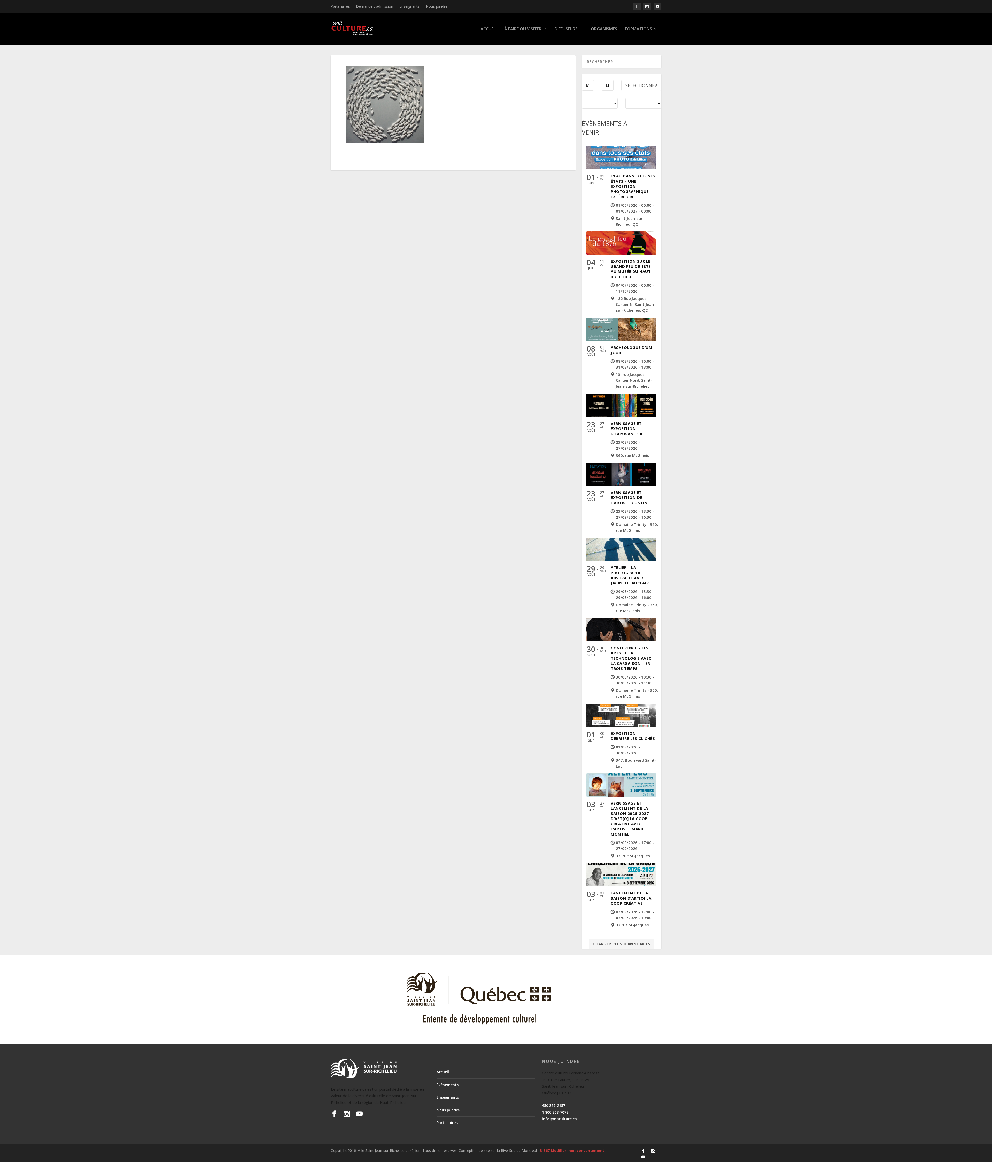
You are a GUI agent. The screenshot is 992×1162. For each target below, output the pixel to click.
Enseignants (409, 6)
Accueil (489, 29)
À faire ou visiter (522, 29)
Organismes (604, 29)
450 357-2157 (553, 1105)
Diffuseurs (566, 29)
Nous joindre (436, 6)
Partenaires (340, 6)
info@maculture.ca (559, 1118)
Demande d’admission (374, 6)
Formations (638, 29)
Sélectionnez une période (641, 86)
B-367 (545, 1150)
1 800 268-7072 (555, 1112)
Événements (448, 1084)
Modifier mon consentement (577, 1150)
